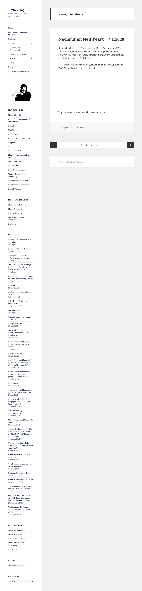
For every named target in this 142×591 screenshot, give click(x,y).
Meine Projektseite (15, 209)
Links (10, 67)
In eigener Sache (15, 323)
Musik (12, 58)
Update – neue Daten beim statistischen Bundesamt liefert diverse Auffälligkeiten (20, 445)
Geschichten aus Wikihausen (19, 138)
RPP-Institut (13, 166)
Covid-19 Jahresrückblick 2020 (20, 480)
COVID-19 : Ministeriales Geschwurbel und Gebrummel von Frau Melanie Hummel (19, 498)
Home (10, 28)
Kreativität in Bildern (18, 54)
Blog (12, 63)
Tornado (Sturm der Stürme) (19, 317)
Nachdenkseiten (14, 151)
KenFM (11, 126)
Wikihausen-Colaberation (18, 185)
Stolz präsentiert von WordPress (71, 162)
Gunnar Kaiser (14, 134)
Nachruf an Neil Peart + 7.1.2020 (91, 39)
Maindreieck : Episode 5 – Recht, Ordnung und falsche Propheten (19, 332)
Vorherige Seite (53, 145)
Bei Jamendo (13, 224)
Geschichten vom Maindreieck (16, 48)
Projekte (11, 39)
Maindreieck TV (14, 115)
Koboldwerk (13, 383)
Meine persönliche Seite (17, 205)
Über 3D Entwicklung (16, 213)
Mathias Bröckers (15, 161)
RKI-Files (11, 285)
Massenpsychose (14, 310)
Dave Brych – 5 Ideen (16, 170)
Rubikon (11, 146)
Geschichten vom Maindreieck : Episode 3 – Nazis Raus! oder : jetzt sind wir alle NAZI (20, 374)
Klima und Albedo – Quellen (19, 249)
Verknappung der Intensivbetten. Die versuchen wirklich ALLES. (20, 509)
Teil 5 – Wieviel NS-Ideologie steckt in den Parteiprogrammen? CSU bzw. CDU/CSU (20, 267)
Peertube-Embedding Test (18, 473)
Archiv (11, 43)
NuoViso (11, 130)
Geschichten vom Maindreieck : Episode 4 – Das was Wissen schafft (20, 344)
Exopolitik (12, 142)
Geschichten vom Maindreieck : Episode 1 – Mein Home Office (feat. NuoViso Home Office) (20, 362)
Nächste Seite (130, 145)
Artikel (81, 128)
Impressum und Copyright (18, 71)
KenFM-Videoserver (16, 189)
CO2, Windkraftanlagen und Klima (17, 33)
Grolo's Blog (16, 10)
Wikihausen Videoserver (18, 181)
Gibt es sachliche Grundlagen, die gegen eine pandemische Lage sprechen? (20, 401)
